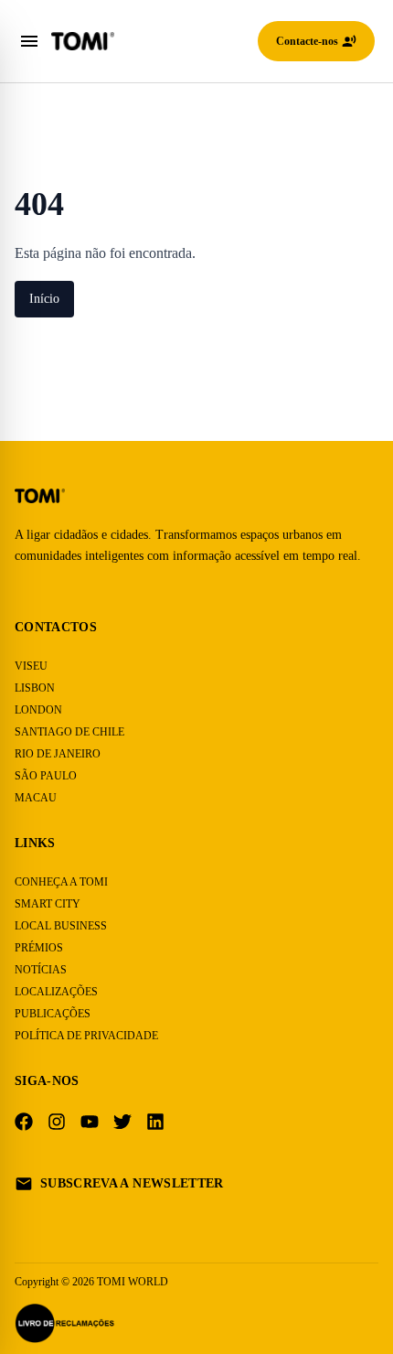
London (36, 709)
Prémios (37, 947)
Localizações (54, 991)
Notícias (41, 969)
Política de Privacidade (82, 1035)
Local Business (59, 925)
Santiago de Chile (66, 731)
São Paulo (44, 775)
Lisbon (33, 687)
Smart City (47, 903)
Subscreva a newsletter (134, 1184)
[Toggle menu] (29, 41)
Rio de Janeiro (55, 753)
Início (47, 299)
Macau (35, 797)
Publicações (51, 1013)
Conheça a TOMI (61, 881)
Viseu (30, 665)
